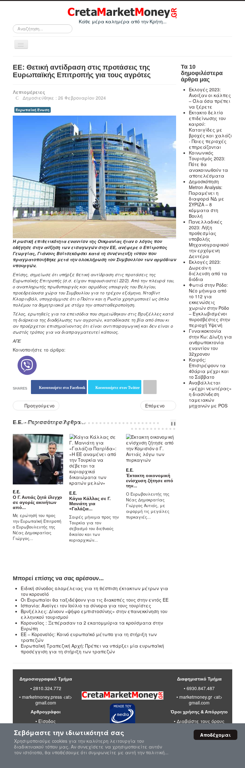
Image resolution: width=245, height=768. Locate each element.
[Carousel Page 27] (116, 423)
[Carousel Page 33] (139, 423)
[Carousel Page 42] (144, 429)
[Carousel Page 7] (39, 423)
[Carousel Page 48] (166, 429)
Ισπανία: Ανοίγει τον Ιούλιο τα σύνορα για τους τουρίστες (86, 605)
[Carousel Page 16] (74, 423)
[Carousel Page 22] (97, 423)
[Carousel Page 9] (47, 423)
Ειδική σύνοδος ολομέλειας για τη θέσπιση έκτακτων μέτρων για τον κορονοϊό (94, 591)
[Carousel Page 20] (89, 423)
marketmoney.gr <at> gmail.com (200, 700)
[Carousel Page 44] (151, 429)
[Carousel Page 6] (35, 423)
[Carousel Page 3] (24, 423)
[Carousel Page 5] (32, 423)
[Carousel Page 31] (131, 423)
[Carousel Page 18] (81, 423)
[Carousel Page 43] (147, 429)
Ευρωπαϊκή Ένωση (32, 109)
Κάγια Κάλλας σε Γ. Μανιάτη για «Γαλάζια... (88, 503)
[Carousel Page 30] (127, 423)
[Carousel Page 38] (158, 423)
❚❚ (173, 423)
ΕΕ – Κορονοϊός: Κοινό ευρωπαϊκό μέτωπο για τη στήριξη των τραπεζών (89, 637)
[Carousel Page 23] (100, 423)
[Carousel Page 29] (123, 423)
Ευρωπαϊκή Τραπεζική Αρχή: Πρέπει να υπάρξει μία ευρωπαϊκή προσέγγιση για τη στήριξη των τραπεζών (92, 649)
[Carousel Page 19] (85, 423)
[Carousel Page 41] (140, 429)
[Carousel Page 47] (163, 429)
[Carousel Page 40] (136, 429)
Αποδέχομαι (215, 734)
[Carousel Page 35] (146, 423)
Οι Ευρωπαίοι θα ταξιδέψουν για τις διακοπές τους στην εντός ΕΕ (94, 600)
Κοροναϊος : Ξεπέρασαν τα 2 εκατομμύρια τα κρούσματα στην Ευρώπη (92, 626)
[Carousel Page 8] (43, 423)
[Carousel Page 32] (135, 423)
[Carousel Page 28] (120, 423)
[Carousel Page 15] (70, 423)
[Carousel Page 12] (58, 423)
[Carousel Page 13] (62, 423)
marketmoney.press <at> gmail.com (47, 700)
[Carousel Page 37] (154, 423)
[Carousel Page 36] (150, 423)
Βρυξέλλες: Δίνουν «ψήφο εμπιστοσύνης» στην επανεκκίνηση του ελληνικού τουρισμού (94, 614)
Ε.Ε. (15, 492)
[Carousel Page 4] (28, 423)
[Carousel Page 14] (66, 423)
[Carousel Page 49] (170, 429)
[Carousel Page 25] (108, 423)
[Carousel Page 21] (93, 423)
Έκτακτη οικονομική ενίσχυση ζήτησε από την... (147, 480)
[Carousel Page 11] (55, 423)
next (169, 423)
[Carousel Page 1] (16, 423)
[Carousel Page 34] (143, 423)
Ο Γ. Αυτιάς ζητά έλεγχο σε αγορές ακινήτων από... (35, 502)
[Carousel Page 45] (155, 429)
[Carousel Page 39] (132, 429)
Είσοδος (47, 721)
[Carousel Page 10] (51, 423)
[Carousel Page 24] (104, 423)
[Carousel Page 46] (159, 429)
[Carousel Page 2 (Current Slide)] (20, 423)
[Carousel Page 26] (112, 423)
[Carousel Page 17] (77, 423)
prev (164, 423)
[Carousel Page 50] (174, 429)
